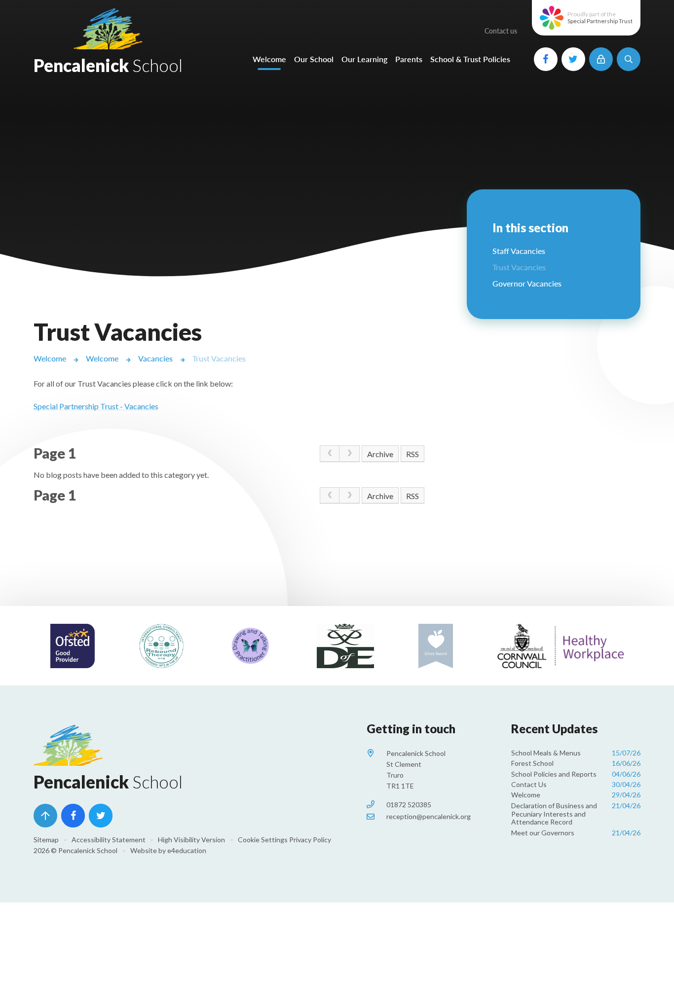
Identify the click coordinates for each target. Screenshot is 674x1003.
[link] (329, 453)
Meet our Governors (575, 832)
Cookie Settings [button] (263, 839)
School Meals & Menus (575, 753)
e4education (186, 850)
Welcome (50, 358)
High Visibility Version (191, 839)
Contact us (501, 31)
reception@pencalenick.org (428, 816)
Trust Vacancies (219, 358)
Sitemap (46, 839)
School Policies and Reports (575, 774)
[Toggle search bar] (628, 59)
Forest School (575, 763)
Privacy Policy (310, 839)
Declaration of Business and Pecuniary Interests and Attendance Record (575, 813)
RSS (412, 454)
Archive (380, 454)
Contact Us (575, 784)
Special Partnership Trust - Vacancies (96, 406)
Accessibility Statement (109, 839)
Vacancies (155, 358)
